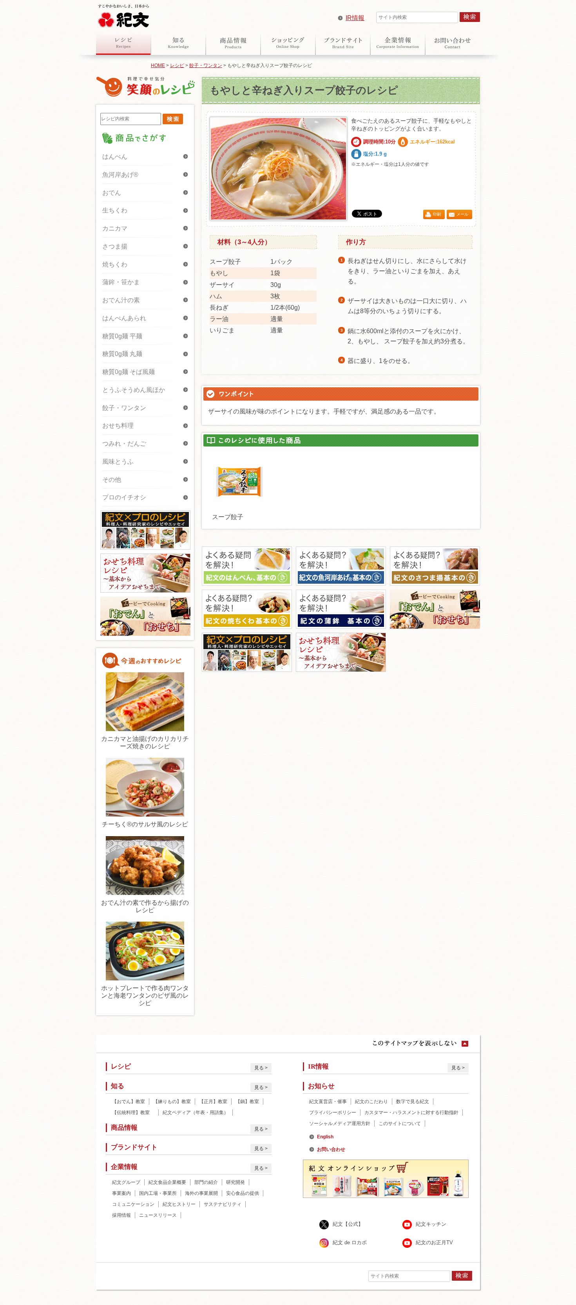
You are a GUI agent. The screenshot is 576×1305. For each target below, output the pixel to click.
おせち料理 (118, 425)
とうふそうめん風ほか (133, 390)
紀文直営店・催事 (328, 1101)
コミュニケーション (133, 1204)
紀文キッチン (431, 1224)
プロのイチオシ (124, 497)
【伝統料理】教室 (133, 1112)
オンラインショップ (288, 43)
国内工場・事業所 (158, 1193)
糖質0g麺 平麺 (122, 336)
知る (178, 43)
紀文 (123, 14)
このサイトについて (400, 1123)
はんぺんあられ (124, 318)
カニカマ (114, 228)
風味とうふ (118, 461)
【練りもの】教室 (172, 1101)
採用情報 (121, 1215)
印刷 (437, 214)
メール (462, 214)
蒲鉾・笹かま (121, 282)
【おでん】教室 (128, 1101)
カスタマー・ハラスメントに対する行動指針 (411, 1112)
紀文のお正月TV (434, 1242)
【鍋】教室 (247, 1101)
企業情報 (397, 43)
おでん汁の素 (121, 300)
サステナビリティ (222, 1204)
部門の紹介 (206, 1182)
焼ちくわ (114, 264)
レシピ (123, 43)
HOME (158, 65)
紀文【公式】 (348, 1224)
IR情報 (355, 18)
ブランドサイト (342, 43)
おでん (111, 192)
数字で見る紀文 (412, 1101)
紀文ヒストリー (179, 1204)
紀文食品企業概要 (167, 1182)
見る (259, 1068)
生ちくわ (114, 210)
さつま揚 (114, 246)
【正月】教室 (213, 1101)
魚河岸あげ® (120, 174)
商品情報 (233, 43)
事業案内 (121, 1193)
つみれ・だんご (124, 443)
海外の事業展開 (201, 1193)
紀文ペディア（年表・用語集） (195, 1112)
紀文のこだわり (371, 1101)
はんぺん (114, 156)
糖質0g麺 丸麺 (122, 353)
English (325, 1137)
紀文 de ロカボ (350, 1242)
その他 (111, 479)
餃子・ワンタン (205, 65)
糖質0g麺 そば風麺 (128, 371)
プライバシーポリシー (332, 1112)
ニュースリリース (158, 1215)
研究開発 (235, 1182)
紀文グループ (126, 1182)
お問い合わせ (452, 43)
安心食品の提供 (242, 1193)
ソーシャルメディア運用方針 (339, 1123)
